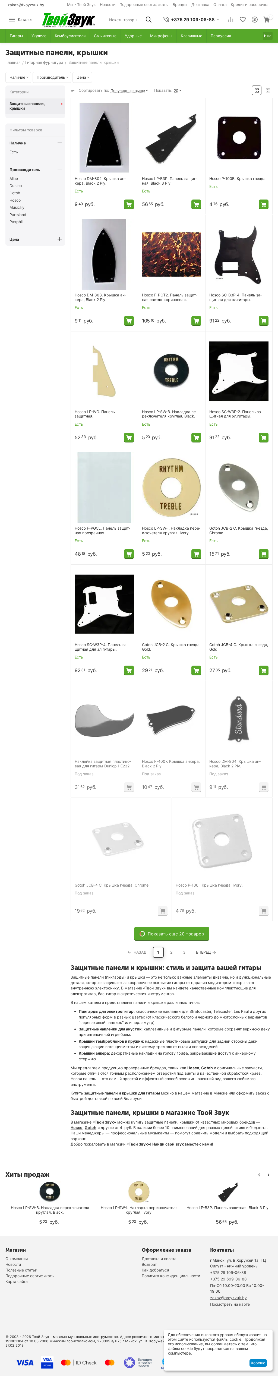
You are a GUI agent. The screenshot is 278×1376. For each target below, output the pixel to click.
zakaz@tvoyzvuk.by (26, 4)
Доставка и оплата (159, 1258)
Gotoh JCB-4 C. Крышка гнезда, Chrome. (112, 885)
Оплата (220, 4)
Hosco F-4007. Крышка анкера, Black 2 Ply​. (171, 763)
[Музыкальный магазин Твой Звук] (68, 19)
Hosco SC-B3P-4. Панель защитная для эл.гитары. (235, 297)
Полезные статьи (21, 1270)
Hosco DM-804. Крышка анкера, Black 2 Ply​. (235, 763)
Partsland (18, 214)
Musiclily (17, 207)
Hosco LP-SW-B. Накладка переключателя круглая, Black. (169, 414)
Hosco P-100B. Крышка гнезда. (238, 178)
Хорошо (258, 1363)
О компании (16, 1258)
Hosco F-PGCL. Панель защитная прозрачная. (102, 530)
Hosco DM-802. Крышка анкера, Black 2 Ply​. (100, 180)
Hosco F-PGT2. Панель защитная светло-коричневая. (169, 297)
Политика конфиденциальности (171, 1275)
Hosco (77, 1127)
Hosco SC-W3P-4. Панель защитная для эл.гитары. (101, 647)
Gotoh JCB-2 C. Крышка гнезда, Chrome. (238, 530)
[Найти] (148, 20)
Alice (14, 178)
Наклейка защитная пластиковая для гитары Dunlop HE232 (103, 763)
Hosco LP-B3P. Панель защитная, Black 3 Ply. (169, 180)
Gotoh (90, 1127)
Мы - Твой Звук (81, 4)
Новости (107, 4)
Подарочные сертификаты (144, 4)
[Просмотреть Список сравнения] (230, 20)
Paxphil (16, 221)
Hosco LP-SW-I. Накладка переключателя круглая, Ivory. (171, 530)
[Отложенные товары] (242, 20)
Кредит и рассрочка (249, 4)
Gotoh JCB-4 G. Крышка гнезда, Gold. (238, 647)
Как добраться (155, 1270)
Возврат (149, 1264)
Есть (14, 152)
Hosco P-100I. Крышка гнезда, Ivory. (209, 885)
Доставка (200, 4)
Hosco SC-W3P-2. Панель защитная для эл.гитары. (235, 414)
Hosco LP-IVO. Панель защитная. (95, 414)
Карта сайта (16, 1281)
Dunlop (16, 185)
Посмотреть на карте (230, 1304)
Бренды (180, 4)
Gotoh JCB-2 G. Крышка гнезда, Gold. (171, 647)
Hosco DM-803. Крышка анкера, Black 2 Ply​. (100, 297)
